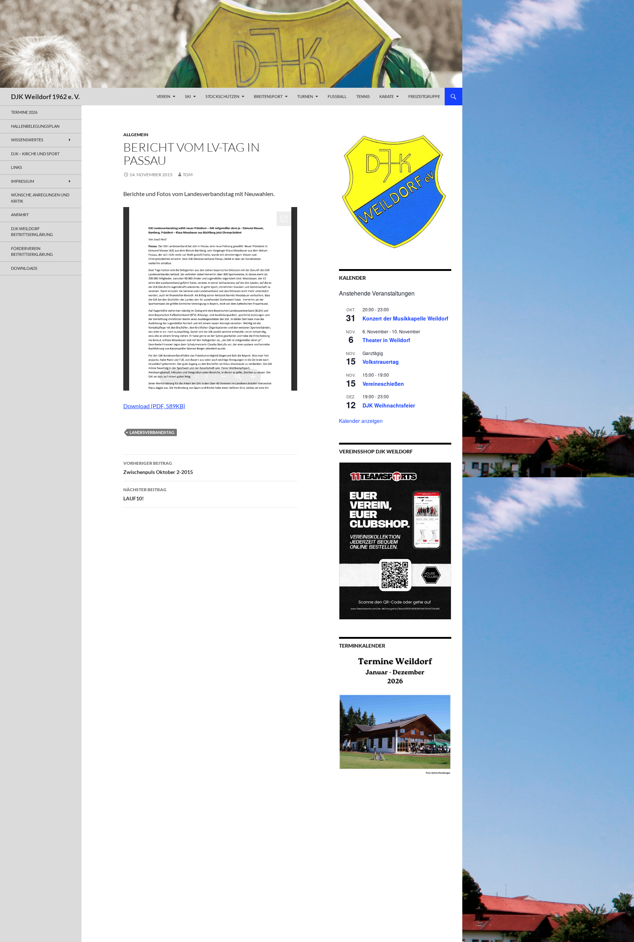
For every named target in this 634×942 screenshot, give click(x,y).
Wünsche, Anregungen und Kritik (40, 197)
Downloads (24, 268)
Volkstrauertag (380, 361)
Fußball (337, 96)
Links (16, 167)
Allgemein (135, 134)
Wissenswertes (27, 139)
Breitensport (268, 96)
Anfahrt (20, 214)
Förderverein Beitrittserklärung (32, 251)
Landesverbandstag (152, 432)
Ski (188, 96)
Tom (188, 174)
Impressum (22, 181)
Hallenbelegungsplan (35, 126)
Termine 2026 (24, 112)
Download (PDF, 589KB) (154, 405)
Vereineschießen (383, 383)
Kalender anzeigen (361, 420)
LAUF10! (145, 494)
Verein (163, 96)
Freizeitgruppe (424, 96)
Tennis (363, 96)
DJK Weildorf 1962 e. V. (45, 97)
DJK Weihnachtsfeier (388, 405)
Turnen (305, 96)
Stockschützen (222, 96)
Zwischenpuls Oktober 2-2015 (158, 467)
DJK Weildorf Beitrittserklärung (32, 231)
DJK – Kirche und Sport (35, 153)
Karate (386, 96)
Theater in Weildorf (386, 340)
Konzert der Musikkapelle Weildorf (405, 318)
